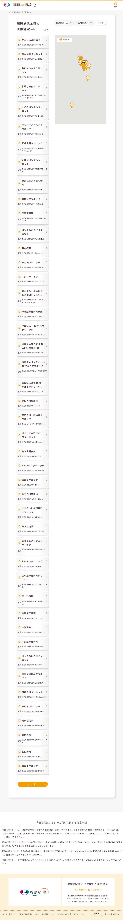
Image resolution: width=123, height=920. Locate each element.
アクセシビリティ (78, 914)
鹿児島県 (17, 12)
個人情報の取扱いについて (29, 914)
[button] (84, 68)
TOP (10, 12)
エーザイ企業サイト (9, 914)
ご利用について (63, 914)
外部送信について (48, 914)
